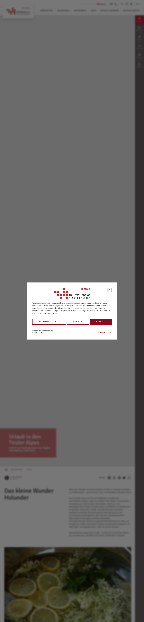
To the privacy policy (103, 332)
